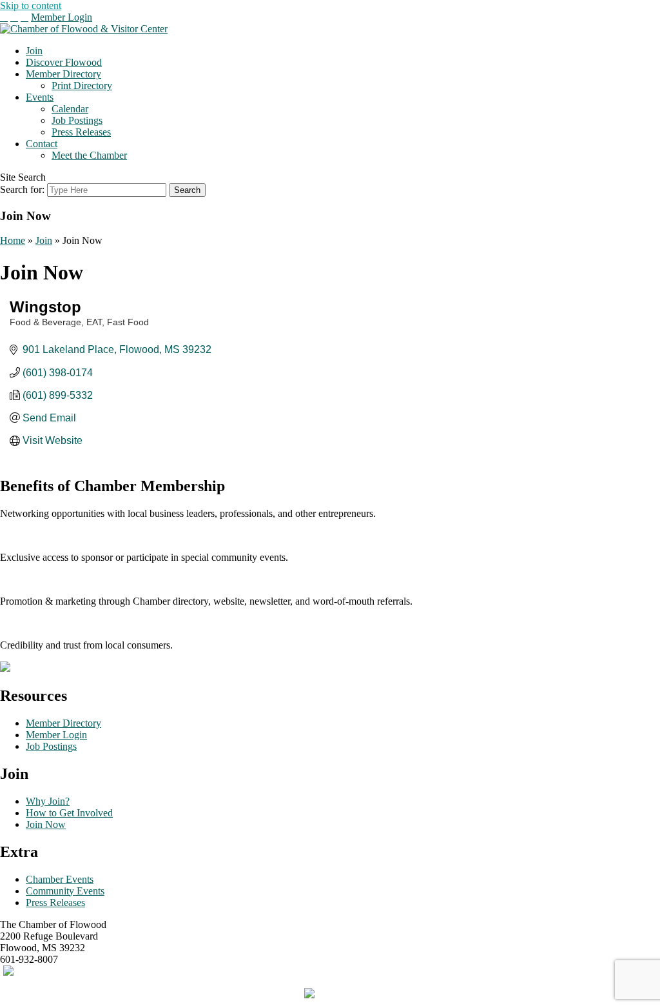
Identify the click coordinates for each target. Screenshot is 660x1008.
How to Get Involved (69, 812)
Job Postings (77, 120)
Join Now (46, 824)
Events (39, 97)
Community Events (65, 890)
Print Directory (82, 85)
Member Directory (63, 73)
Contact (41, 143)
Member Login (61, 17)
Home (12, 240)
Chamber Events (59, 879)
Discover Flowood (64, 62)
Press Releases (81, 131)
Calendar (70, 108)
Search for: (22, 189)
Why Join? (48, 801)
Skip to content (30, 5)
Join (34, 50)
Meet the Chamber (89, 155)
